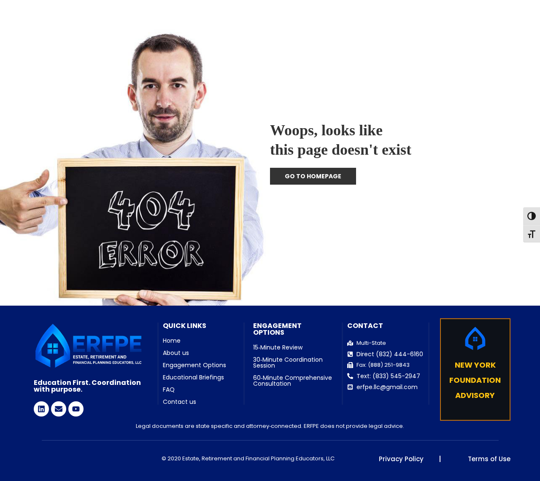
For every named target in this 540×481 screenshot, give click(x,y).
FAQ (169, 389)
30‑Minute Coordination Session (288, 362)
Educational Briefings (193, 377)
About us (176, 353)
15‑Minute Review (277, 347)
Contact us (179, 402)
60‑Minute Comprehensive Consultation (292, 381)
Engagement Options (194, 365)
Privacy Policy (401, 458)
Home (172, 340)
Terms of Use (489, 458)
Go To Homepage (313, 176)
